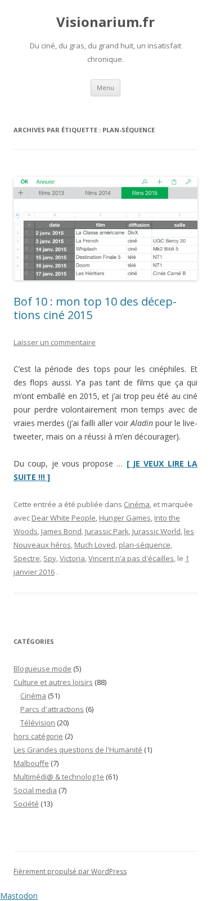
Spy (49, 558)
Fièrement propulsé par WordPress (70, 871)
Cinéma (137, 504)
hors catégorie (38, 736)
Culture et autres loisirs (53, 682)
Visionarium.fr (105, 22)
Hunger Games (125, 518)
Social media (35, 790)
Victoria (72, 558)
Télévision (37, 723)
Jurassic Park (107, 531)
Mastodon (19, 895)
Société (26, 804)
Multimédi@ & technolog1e (59, 777)
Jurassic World (156, 531)
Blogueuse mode (42, 669)
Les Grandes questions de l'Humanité (78, 750)
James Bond (61, 531)
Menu (105, 87)
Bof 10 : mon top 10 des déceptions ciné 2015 (95, 308)
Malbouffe (31, 763)
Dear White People (64, 518)
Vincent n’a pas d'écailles (131, 558)
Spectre (27, 558)
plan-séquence (144, 545)
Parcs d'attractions (52, 709)
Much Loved (94, 545)
